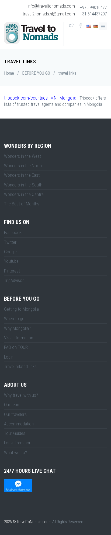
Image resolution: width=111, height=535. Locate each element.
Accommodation (19, 423)
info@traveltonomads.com (51, 6)
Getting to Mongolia (21, 309)
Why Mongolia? (17, 328)
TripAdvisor (14, 280)
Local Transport (18, 442)
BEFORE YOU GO (36, 73)
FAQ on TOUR (16, 347)
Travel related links (20, 366)
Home (9, 73)
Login (8, 357)
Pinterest (12, 271)
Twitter (10, 242)
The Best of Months (21, 203)
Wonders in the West (22, 156)
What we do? (15, 452)
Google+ (11, 251)
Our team (12, 404)
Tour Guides (14, 433)
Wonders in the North (23, 165)
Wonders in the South (23, 185)
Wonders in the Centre (24, 194)
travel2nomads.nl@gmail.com (49, 14)
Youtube (11, 261)
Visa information (18, 337)
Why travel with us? (21, 395)
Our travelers (15, 414)
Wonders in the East (22, 175)
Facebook (13, 232)
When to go (14, 318)
